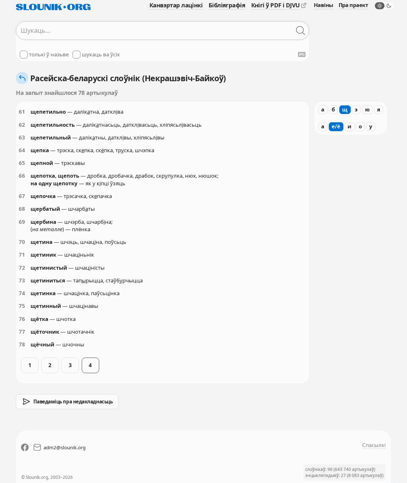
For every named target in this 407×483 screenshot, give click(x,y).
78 (22, 344)
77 (22, 331)
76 (22, 319)
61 (22, 111)
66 (22, 175)
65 (22, 163)
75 (22, 305)
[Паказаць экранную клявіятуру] (302, 54)
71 (22, 254)
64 (22, 150)
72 (22, 267)
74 (22, 293)
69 (22, 221)
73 (22, 280)
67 (22, 196)
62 (22, 124)
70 (22, 241)
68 (22, 208)
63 (22, 137)
